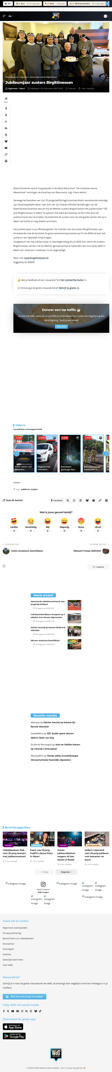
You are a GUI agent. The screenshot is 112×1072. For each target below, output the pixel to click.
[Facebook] (4, 1011)
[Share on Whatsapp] (6, 121)
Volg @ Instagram (43, 890)
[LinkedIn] (26, 1011)
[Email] (6, 148)
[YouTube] (12, 1011)
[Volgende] (106, 453)
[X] (8, 1011)
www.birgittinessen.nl (36, 257)
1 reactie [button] (100, 567)
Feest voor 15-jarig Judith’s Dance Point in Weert (41, 853)
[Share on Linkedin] (6, 128)
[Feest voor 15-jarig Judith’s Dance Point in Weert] (42, 839)
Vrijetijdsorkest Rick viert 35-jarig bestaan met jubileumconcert (14, 853)
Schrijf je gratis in (69, 287)
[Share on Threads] (6, 134)
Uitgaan (8, 845)
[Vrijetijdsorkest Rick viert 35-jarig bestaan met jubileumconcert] (15, 839)
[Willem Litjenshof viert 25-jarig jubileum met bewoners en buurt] (97, 839)
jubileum (25, 489)
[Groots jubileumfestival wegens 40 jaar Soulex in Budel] (69, 839)
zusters (34, 489)
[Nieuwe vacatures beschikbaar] (74, 644)
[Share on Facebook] (6, 108)
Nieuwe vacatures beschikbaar (45, 640)
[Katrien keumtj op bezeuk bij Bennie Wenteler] (74, 631)
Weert (22, 88)
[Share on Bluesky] (6, 141)
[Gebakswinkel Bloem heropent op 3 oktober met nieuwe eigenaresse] (74, 618)
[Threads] (31, 1011)
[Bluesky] (35, 1011)
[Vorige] (16, 453)
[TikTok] (40, 1011)
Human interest (93, 845)
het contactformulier (72, 279)
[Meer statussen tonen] (107, 3)
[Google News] (17, 1011)
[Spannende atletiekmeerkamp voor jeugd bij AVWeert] (74, 605)
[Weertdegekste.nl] (56, 16)
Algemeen (13, 88)
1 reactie (72, 88)
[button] (5, 16)
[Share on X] (6, 115)
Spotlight (36, 845)
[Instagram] (22, 1011)
